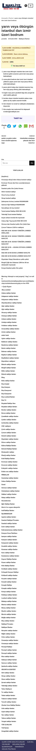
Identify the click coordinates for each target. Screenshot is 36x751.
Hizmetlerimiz (6, 501)
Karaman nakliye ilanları (9, 549)
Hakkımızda (19, 746)
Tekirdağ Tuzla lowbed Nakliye (11, 214)
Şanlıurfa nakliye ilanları (9, 666)
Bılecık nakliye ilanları (8, 374)
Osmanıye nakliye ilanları (9, 643)
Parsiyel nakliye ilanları (9, 650)
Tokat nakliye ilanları (8, 695)
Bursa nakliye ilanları (8, 413)
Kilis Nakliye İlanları (8, 565)
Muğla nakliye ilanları (8, 617)
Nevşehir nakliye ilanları (9, 630)
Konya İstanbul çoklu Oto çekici (12, 268)
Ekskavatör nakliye (7, 452)
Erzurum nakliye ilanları (9, 465)
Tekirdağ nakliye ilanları (9, 685)
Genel (3, 484)
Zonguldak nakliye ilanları (10, 731)
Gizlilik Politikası (9, 749)
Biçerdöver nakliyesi (8, 361)
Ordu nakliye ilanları (8, 637)
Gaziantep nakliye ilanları (9, 478)
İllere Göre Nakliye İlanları (13, 742)
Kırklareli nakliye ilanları (9, 575)
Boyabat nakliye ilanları (9, 406)
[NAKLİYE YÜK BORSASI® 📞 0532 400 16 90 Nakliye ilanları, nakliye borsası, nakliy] (12, 5)
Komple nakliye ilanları (9, 588)
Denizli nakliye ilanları (8, 436)
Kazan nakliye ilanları (8, 562)
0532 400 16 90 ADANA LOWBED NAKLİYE (15, 253)
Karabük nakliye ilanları (9, 546)
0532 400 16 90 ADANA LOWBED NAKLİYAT (16, 256)
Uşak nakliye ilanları (8, 711)
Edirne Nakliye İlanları (8, 445)
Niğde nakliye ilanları (8, 634)
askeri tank (5, 335)
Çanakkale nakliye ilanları (9, 416)
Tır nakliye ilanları (7, 692)
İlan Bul (30, 742)
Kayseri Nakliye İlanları (9, 559)
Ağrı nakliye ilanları (7, 309)
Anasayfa (4, 18)
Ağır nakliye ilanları (7, 306)
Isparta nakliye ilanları (8, 517)
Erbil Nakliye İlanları (8, 458)
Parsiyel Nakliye (6, 647)
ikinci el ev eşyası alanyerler (10, 507)
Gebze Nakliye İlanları (8, 481)
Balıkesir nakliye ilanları (9, 342)
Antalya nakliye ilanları (9, 322)
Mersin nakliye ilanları (8, 614)
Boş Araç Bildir (18, 744)
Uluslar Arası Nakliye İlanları (10, 705)
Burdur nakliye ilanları (8, 410)
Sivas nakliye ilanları (8, 679)
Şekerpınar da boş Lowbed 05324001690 (14, 201)
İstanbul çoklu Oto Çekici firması (12, 188)
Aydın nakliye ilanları (8, 338)
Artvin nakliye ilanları (8, 332)
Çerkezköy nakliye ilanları (10, 423)
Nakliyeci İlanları (24, 39)
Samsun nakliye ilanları (9, 663)
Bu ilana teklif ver (19, 66)
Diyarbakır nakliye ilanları (9, 439)
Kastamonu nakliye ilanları (10, 556)
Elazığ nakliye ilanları (8, 455)
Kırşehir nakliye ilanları (9, 578)
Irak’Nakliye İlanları (7, 510)
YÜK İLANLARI (6, 724)
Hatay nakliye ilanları (8, 497)
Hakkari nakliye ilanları (9, 494)
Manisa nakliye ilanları (8, 604)
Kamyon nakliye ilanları (9, 539)
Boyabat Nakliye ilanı (8, 403)
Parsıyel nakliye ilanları (9, 653)
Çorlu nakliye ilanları (8, 429)
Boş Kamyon (5, 387)
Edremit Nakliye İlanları (9, 449)
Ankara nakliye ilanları (8, 319)
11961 (11, 62)
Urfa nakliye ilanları (7, 708)
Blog (3, 377)
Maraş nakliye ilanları (8, 608)
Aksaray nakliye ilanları (9, 312)
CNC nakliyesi (6, 426)
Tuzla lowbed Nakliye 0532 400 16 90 (13, 211)
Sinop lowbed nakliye (8, 198)
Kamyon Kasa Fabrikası (9, 533)
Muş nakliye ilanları (7, 621)
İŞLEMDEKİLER (6, 514)
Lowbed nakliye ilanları (9, 598)
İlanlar (11, 18)
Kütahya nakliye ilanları (9, 595)
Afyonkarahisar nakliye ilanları (11, 303)
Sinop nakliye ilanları (8, 676)
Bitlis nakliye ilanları (8, 371)
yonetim (4, 39)
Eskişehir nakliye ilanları (9, 468)
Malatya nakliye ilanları (9, 601)
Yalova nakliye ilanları (8, 718)
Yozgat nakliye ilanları (8, 721)
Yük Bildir (6, 744)
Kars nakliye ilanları (8, 552)
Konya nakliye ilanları (8, 591)
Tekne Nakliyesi (6, 689)
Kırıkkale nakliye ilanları (9, 569)
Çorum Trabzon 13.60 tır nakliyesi (12, 227)
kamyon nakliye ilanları (9, 536)
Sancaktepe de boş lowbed (10, 208)
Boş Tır (3, 400)
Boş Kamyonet (6, 390)
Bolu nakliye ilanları (8, 380)
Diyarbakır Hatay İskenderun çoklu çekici (15, 259)
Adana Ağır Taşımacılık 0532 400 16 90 (14, 221)
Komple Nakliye (6, 585)
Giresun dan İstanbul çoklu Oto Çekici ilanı (15, 224)
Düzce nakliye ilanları (8, 442)
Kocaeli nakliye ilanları (8, 582)
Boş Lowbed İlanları (8, 397)
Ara (2, 159)
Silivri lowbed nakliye (8, 191)
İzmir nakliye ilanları (8, 526)
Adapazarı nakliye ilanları (9, 296)
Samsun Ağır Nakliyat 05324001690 (13, 204)
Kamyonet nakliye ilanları (9, 543)
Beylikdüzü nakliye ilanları (10, 358)
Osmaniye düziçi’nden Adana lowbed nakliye (16, 179)
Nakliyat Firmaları (7, 624)
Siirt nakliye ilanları (7, 673)
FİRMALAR (5, 475)
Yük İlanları (5, 728)
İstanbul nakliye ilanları (9, 523)
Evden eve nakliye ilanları (9, 471)
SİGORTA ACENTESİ (8, 669)
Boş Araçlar (5, 384)
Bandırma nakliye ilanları (9, 345)
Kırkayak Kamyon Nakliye (10, 572)
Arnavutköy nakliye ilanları (10, 329)
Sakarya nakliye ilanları (9, 660)
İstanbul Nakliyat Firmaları (10, 520)
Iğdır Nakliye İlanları (8, 504)
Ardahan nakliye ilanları (9, 325)
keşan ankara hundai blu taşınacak (12, 217)
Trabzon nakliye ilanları (9, 698)
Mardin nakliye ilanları (8, 611)
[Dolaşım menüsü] (30, 5)
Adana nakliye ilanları (8, 293)
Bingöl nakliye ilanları (8, 367)
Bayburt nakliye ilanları (9, 355)
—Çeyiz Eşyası (6, 286)
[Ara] (25, 5)
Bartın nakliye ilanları (8, 348)
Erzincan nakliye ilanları (9, 462)
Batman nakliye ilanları (9, 351)
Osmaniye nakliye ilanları (9, 640)
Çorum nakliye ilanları (8, 432)
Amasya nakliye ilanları (9, 316)
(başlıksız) (4, 176)
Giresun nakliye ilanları (9, 488)
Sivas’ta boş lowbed (8, 195)
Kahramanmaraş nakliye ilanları (11, 530)
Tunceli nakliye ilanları (8, 702)
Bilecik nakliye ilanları (8, 364)
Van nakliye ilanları (7, 715)
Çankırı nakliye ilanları (8, 419)
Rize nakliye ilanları (7, 656)
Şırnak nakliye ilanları (8, 682)
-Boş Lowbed (5, 290)
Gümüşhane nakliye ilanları (10, 491)
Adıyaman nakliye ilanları (9, 299)
